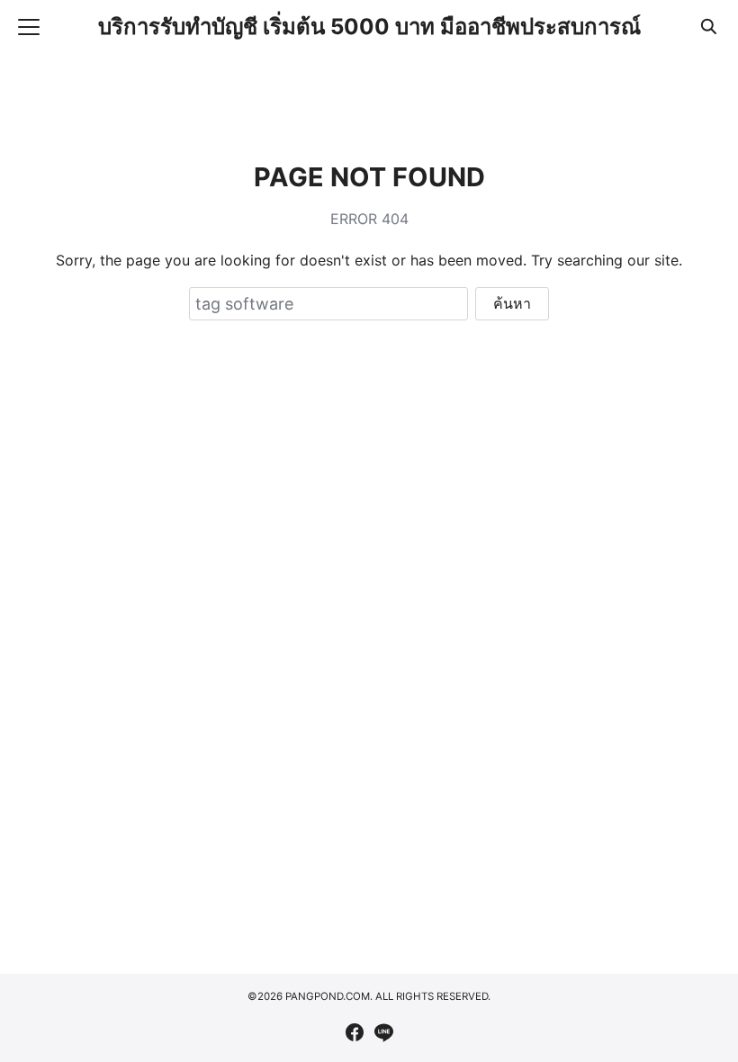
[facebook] (354, 1032)
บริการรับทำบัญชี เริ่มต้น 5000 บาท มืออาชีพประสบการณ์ (369, 27)
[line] (383, 1032)
